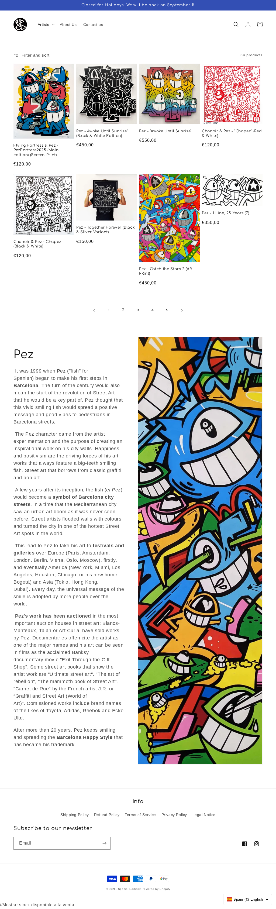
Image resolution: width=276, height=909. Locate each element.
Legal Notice (204, 814)
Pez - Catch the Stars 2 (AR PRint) (165, 271)
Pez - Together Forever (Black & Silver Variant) (105, 229)
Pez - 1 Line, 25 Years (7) (225, 213)
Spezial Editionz (129, 888)
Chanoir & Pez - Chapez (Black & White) (37, 244)
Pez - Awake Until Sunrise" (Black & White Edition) (102, 133)
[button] (45, 24)
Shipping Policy (74, 814)
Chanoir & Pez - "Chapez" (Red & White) (232, 133)
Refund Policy (107, 814)
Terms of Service (140, 814)
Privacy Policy (174, 814)
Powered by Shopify (156, 888)
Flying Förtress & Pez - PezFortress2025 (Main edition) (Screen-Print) (35, 150)
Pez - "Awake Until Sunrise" (165, 131)
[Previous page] (94, 310)
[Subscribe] (104, 843)
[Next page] (182, 310)
